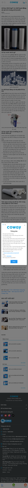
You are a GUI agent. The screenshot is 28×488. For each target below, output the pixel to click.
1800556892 (8, 256)
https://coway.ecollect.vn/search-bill (11, 253)
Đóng (14, 261)
